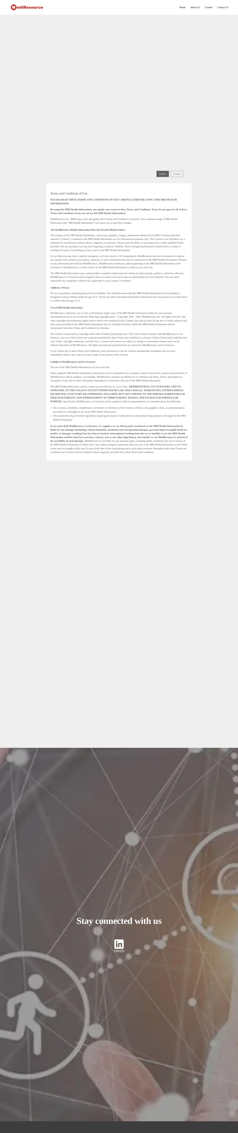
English (162, 174)
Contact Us (222, 7)
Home (182, 7)
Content (209, 7)
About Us (195, 7)
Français (176, 174)
